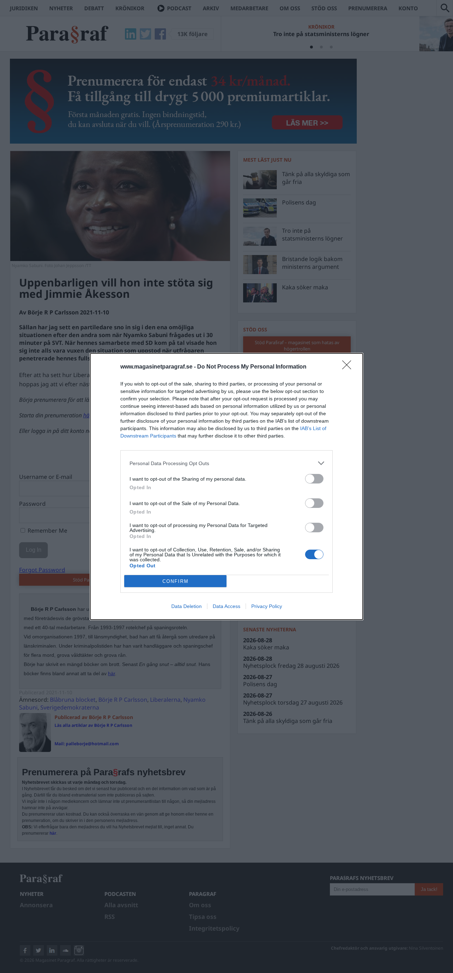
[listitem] (226, 463)
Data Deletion (186, 606)
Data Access (226, 606)
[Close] (349, 367)
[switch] (314, 478)
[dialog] (226, 486)
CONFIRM (175, 581)
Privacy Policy (266, 606)
